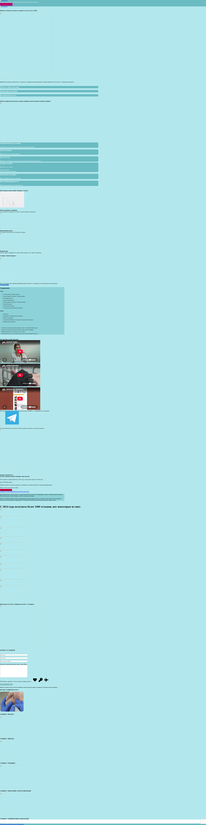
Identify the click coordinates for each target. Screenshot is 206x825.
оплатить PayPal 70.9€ (6, 490)
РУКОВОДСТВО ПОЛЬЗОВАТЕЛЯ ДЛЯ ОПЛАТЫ (14, 491)
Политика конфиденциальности (9, 824)
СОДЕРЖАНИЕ (4, 285)
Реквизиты (21, 824)
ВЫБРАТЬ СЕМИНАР (6, 3)
